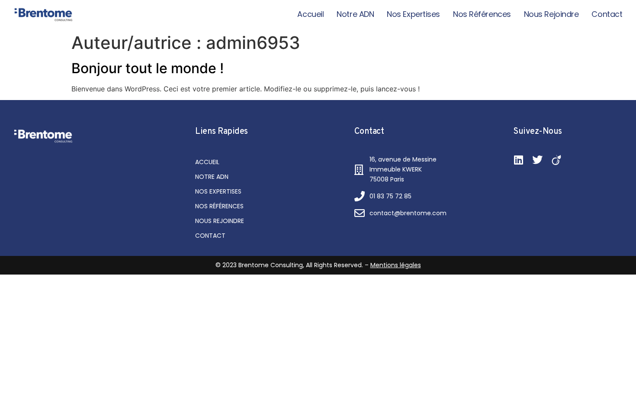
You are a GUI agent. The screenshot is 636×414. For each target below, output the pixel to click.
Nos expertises (413, 14)
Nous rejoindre (551, 14)
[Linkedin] (518, 160)
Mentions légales (395, 265)
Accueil (310, 14)
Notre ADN (355, 14)
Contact (606, 14)
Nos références (482, 14)
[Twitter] (537, 160)
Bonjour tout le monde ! (147, 68)
